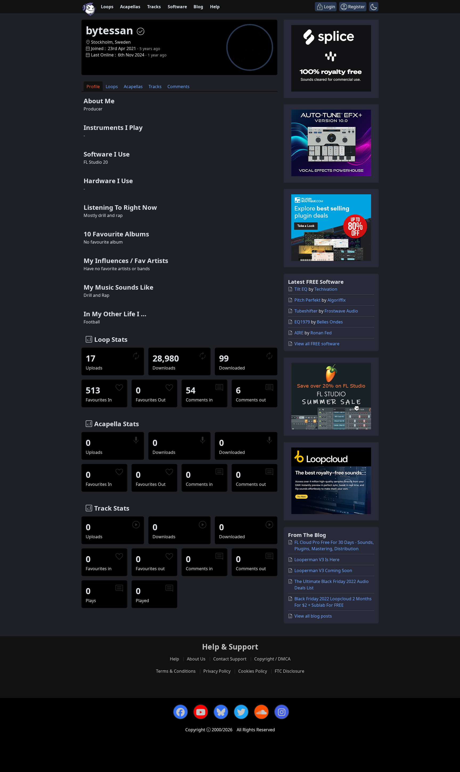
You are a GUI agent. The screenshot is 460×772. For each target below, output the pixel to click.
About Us (196, 659)
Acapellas (130, 7)
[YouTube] (200, 711)
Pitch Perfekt (307, 300)
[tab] (93, 86)
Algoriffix (336, 300)
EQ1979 (302, 322)
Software (177, 7)
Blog (198, 7)
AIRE (298, 333)
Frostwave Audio (341, 311)
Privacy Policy (217, 671)
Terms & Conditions (176, 671)
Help (215, 7)
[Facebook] (180, 711)
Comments (178, 86)
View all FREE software (316, 344)
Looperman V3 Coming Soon (323, 570)
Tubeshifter (306, 311)
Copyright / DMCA (272, 659)
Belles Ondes (330, 322)
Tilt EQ (300, 289)
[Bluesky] (220, 711)
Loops (107, 7)
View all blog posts (313, 616)
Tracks (154, 7)
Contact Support (230, 659)
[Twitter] (241, 711)
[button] (374, 6)
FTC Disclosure (289, 671)
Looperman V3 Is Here (316, 559)
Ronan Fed (321, 333)
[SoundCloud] (261, 711)
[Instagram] (281, 711)
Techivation (325, 289)
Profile (93, 86)
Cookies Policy (252, 671)
